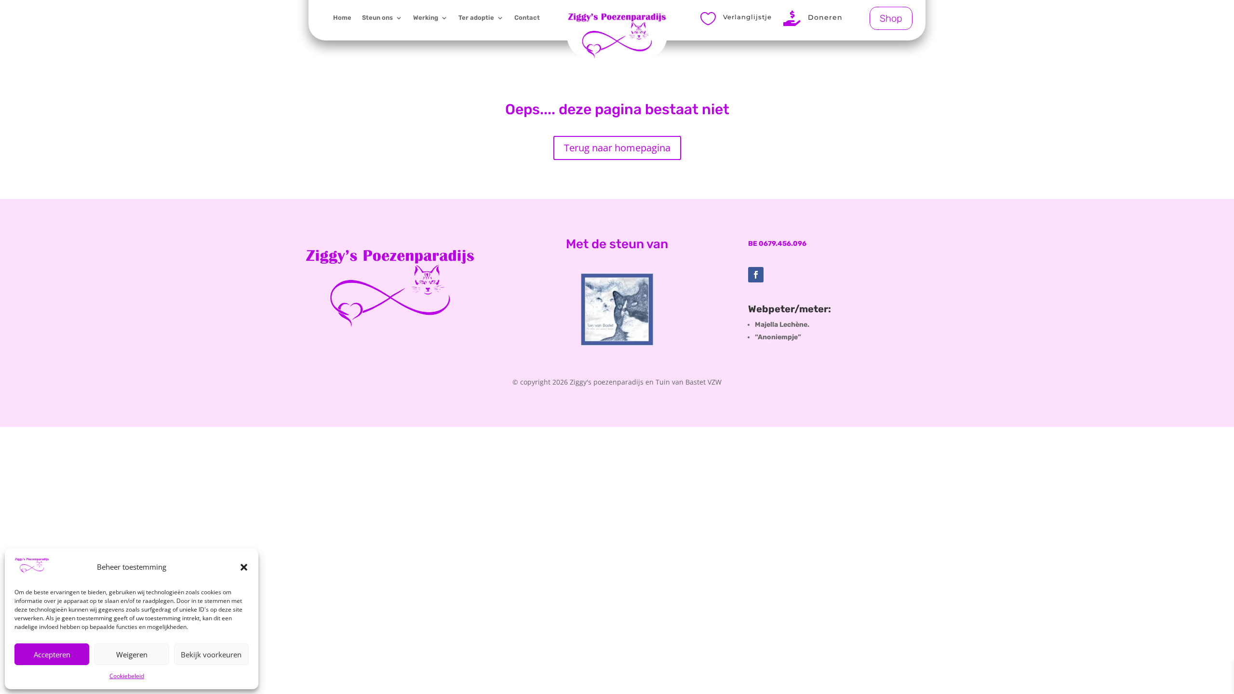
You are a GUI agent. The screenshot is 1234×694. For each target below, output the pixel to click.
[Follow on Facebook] (756, 274)
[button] (244, 567)
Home (342, 17)
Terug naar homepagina (617, 147)
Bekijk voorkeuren (211, 654)
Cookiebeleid (126, 676)
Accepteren (52, 654)
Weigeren (132, 654)
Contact (527, 17)
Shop (891, 18)
